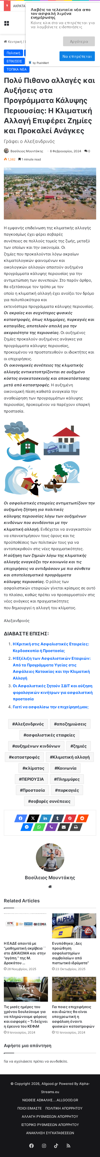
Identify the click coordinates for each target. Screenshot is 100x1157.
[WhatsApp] (38, 827)
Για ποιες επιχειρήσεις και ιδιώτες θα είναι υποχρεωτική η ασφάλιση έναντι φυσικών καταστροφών (73, 1016)
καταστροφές (26, 757)
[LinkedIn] (44, 818)
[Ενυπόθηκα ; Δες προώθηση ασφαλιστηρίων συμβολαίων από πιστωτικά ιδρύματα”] (74, 925)
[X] (31, 818)
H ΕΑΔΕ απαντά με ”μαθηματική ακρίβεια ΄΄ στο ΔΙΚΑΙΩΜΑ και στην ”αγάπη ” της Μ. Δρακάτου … (25, 953)
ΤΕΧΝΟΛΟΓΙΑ (65, 61)
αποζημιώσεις (71, 723)
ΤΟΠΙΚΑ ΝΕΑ (17, 69)
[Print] (74, 827)
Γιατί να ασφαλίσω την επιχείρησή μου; (51, 706)
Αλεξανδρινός (29, 723)
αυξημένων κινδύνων (37, 746)
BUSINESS (35, 53)
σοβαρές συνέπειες (51, 801)
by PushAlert (41, 44)
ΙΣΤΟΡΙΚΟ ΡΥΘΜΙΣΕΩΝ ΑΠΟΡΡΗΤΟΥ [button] (50, 1125)
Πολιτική (13, 53)
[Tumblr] (56, 818)
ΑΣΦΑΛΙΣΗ (81, 53)
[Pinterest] (68, 818)
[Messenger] (25, 827)
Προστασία (34, 790)
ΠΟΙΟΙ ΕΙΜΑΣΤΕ (29, 1108)
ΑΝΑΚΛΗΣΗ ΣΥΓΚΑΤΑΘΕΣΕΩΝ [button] (50, 1133)
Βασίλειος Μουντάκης (27, 151)
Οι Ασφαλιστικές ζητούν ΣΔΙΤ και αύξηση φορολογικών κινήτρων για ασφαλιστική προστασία (53, 692)
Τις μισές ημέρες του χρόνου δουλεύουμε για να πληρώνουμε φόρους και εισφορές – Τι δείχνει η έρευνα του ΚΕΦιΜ (25, 1016)
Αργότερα (44, 39)
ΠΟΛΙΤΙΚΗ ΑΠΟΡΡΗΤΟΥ (64, 1108)
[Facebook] (19, 818)
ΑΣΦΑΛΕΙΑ (58, 53)
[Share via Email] (62, 827)
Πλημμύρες (68, 779)
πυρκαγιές (68, 790)
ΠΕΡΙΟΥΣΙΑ (33, 779)
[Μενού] (6, 24)
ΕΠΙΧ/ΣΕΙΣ (14, 61)
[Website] (50, 887)
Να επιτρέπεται (77, 39)
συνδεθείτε (58, 1061)
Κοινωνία (66, 768)
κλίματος (34, 768)
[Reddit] (81, 818)
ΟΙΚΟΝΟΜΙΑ (38, 61)
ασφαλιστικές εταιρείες (50, 735)
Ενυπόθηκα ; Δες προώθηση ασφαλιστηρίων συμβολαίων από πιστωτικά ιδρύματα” (70, 953)
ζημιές (80, 746)
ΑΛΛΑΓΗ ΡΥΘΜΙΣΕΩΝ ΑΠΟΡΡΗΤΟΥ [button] (50, 1116)
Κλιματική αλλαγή (71, 757)
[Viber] (50, 827)
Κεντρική (14, 42)
